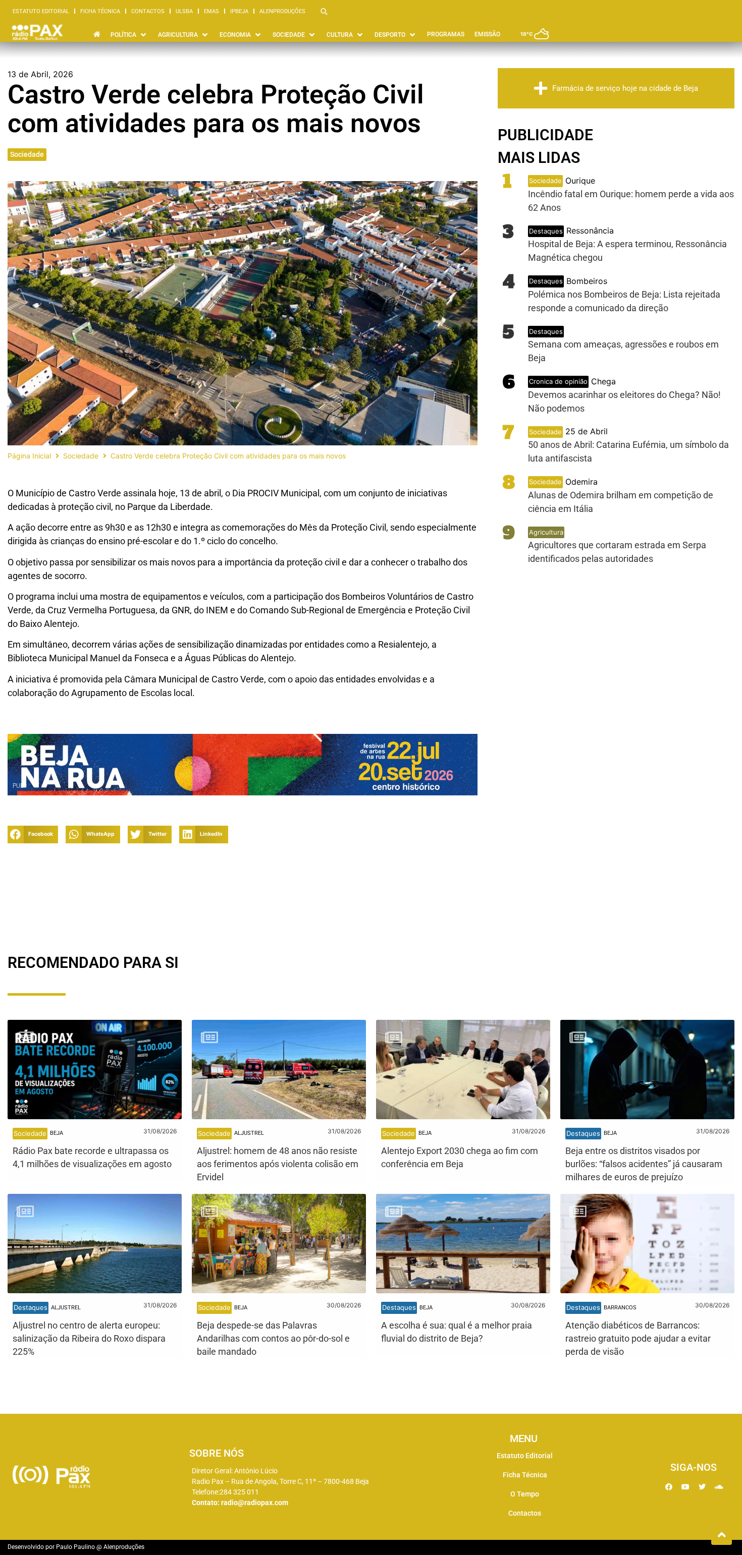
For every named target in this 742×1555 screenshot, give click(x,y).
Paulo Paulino (75, 1546)
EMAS (211, 11)
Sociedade (27, 154)
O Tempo (524, 1494)
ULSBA (184, 11)
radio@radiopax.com (254, 1503)
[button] (129, 35)
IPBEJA (239, 11)
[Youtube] (685, 1487)
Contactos (148, 11)
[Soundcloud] (719, 1487)
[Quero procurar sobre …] (324, 11)
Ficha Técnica (100, 11)
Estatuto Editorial (41, 11)
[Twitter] (702, 1487)
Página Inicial (29, 455)
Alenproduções (282, 11)
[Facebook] (669, 1487)
